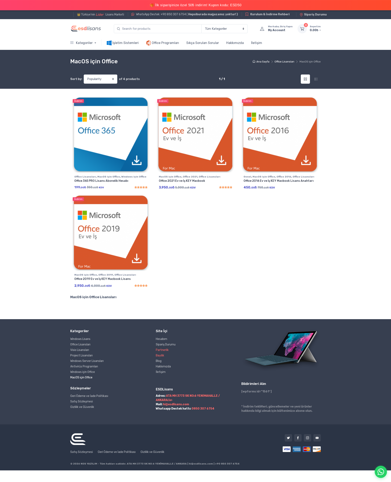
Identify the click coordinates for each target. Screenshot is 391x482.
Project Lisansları (81, 355)
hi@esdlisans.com (176, 404)
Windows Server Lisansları (87, 361)
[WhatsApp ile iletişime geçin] (381, 472)
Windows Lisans (80, 339)
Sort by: (76, 79)
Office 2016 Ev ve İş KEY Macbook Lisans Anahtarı (279, 181)
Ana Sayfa (262, 61)
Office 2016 (284, 176)
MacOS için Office (108, 176)
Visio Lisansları (79, 350)
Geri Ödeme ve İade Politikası (89, 396)
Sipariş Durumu (315, 14)
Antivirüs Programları (84, 366)
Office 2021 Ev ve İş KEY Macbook (182, 181)
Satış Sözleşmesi (81, 401)
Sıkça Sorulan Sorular (202, 43)
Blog (158, 361)
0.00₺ (315, 28)
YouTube (317, 437)
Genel (247, 176)
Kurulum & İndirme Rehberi (270, 14)
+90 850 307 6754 (227, 463)
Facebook (298, 437)
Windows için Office (133, 176)
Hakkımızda (235, 43)
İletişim (256, 43)
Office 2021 (190, 176)
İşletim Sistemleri (125, 43)
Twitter (288, 437)
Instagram (307, 437)
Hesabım (161, 339)
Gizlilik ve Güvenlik (82, 407)
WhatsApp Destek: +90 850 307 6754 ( (186, 14)
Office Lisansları (284, 61)
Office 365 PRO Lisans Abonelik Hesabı (101, 181)
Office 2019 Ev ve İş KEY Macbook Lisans (102, 279)
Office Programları (165, 43)
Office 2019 (105, 274)
